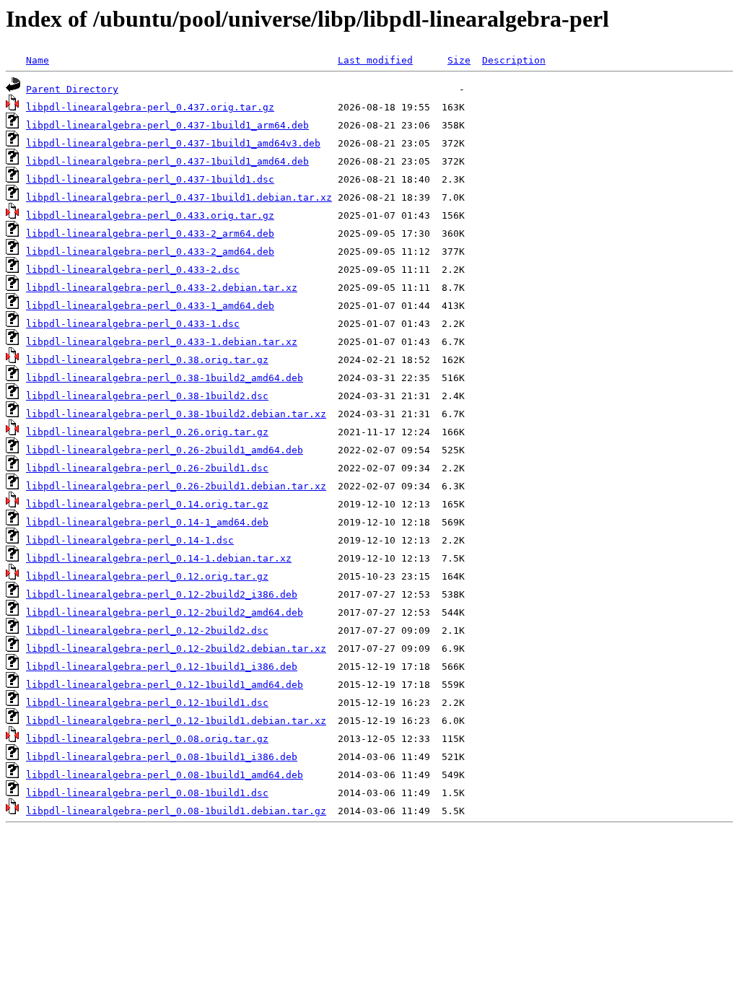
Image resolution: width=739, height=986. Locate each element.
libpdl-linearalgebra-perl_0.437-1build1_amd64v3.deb (173, 143)
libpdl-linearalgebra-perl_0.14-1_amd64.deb (147, 522)
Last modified (375, 60)
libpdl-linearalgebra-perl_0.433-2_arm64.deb (150, 233)
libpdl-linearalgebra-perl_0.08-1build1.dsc (147, 793)
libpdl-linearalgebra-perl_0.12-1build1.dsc (147, 702)
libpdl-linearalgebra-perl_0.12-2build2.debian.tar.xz (176, 648)
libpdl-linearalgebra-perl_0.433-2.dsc (133, 269)
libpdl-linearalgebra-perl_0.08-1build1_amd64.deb (164, 774)
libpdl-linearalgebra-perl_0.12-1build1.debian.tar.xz (176, 720)
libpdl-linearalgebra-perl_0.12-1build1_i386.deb (161, 666)
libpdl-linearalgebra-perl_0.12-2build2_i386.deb (161, 594)
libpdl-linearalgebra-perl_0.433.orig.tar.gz (150, 215)
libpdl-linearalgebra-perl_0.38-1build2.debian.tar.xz (176, 414)
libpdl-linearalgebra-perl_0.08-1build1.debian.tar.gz (176, 811)
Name (37, 60)
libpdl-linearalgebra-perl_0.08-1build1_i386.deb (161, 756)
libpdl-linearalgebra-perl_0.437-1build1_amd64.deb (167, 161)
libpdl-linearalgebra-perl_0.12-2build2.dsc (147, 630)
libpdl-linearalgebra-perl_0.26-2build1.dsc (147, 468)
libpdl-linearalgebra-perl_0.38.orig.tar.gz (147, 359)
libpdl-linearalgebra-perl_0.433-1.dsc (133, 323)
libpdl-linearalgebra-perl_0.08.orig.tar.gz (147, 738)
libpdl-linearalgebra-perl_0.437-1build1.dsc (150, 179)
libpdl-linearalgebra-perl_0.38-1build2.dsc (147, 396)
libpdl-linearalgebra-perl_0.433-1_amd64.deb (150, 305)
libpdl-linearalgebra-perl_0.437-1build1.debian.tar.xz (179, 197)
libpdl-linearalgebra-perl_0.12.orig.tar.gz (147, 576)
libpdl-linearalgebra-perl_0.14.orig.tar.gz (147, 504)
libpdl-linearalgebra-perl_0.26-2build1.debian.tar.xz (176, 486)
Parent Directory (72, 89)
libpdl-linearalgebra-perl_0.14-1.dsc (130, 540)
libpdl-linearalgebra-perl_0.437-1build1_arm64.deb (167, 125)
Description (514, 60)
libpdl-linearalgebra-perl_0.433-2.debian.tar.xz (161, 287)
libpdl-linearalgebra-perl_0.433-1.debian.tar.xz (161, 341)
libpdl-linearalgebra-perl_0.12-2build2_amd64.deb (164, 612)
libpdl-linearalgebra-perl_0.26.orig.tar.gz (147, 432)
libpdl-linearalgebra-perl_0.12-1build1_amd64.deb (164, 684)
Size (459, 60)
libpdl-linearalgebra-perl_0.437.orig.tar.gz (150, 107)
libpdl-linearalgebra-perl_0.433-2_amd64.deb (150, 251)
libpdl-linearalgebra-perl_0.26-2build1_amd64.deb (164, 450)
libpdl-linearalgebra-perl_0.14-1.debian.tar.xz (159, 558)
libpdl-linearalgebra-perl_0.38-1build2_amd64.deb (164, 377)
